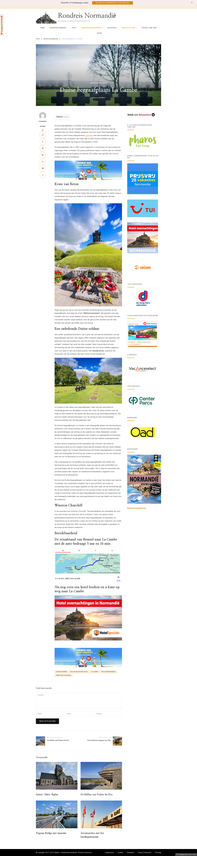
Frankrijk (43, 121)
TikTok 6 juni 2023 (149, 28)
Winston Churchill (63, 675)
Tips (73, 28)
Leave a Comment (98, 98)
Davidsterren (61, 672)
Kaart (99, 33)
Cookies (120, 852)
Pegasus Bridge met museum (51, 833)
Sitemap (158, 852)
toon (65, 117)
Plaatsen (111, 28)
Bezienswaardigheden (91, 28)
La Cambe (94, 672)
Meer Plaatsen (128, 28)
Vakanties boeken (57, 28)
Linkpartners (109, 852)
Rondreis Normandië (87, 16)
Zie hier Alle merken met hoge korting (112, 3)
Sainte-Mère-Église (47, 794)
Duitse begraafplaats (79, 672)
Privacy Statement (85, 852)
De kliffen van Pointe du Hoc (97, 794)
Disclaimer (130, 852)
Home (42, 28)
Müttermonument (108, 672)
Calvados (89, 135)
